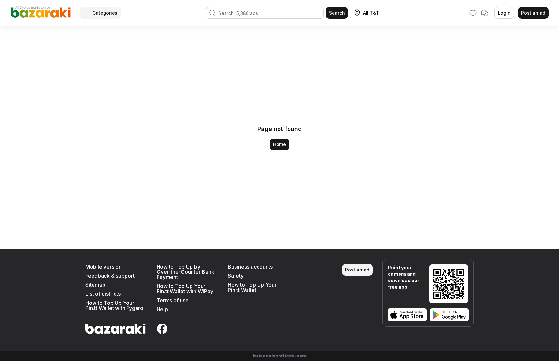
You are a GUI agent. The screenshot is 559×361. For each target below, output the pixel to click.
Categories (105, 13)
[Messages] (484, 13)
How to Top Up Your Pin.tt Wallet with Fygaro (114, 305)
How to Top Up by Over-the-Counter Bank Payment (185, 272)
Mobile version (103, 266)
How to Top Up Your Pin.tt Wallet (252, 287)
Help (162, 309)
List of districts (103, 293)
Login (504, 13)
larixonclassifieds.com (279, 355)
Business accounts (250, 266)
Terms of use (173, 300)
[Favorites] (473, 13)
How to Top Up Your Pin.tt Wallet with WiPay (185, 288)
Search (337, 13)
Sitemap (95, 284)
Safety (236, 275)
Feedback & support (110, 275)
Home (279, 144)
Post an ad (533, 13)
